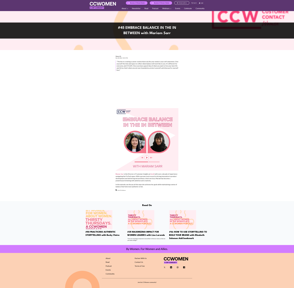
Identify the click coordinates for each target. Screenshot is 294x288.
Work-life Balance (121, 190)
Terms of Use (140, 266)
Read (146, 8)
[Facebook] (184, 268)
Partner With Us (141, 258)
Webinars (166, 8)
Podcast (155, 8)
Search (195, 3)
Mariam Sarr (119, 174)
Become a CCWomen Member (137, 3)
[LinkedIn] (171, 268)
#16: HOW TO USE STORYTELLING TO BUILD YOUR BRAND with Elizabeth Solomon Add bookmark (188, 235)
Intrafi (152, 174)
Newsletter (136, 8)
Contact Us (139, 262)
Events (177, 8)
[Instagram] (178, 268)
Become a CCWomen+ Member (161, 3)
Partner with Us (183, 3)
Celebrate (188, 8)
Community (200, 8)
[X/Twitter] (165, 268)
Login (202, 3)
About (124, 8)
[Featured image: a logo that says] (98, 228)
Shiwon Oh (118, 56)
